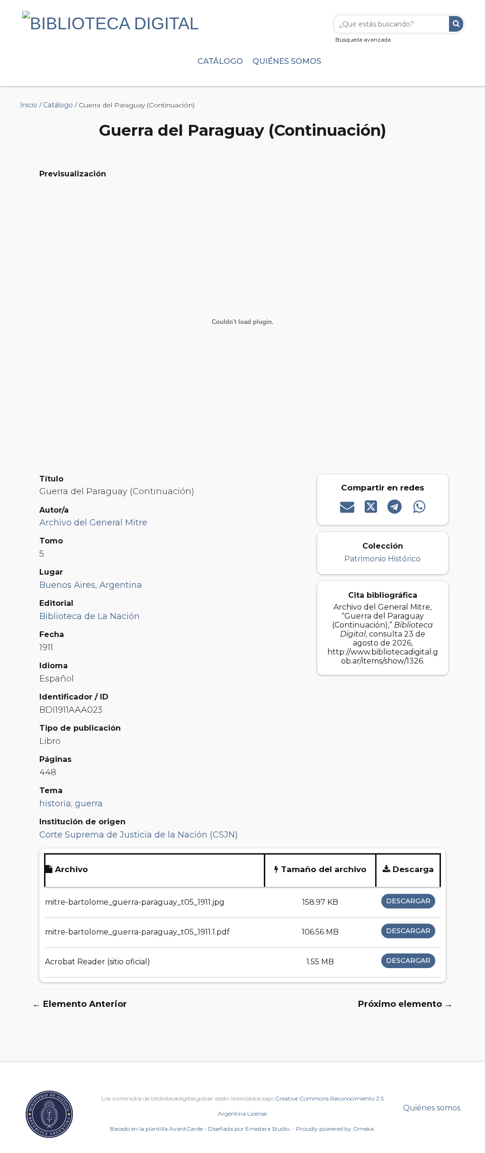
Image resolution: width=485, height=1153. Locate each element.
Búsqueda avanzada (363, 39)
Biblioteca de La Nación (89, 616)
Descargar (408, 901)
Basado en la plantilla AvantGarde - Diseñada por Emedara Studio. (200, 1128)
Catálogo (220, 61)
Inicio (28, 105)
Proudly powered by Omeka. (335, 1128)
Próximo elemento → (405, 1004)
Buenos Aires (67, 585)
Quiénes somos (286, 61)
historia (55, 803)
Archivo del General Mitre (93, 522)
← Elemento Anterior (79, 1004)
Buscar (456, 24)
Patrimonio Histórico (382, 558)
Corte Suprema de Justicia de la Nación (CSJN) (138, 835)
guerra (89, 803)
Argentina (120, 585)
